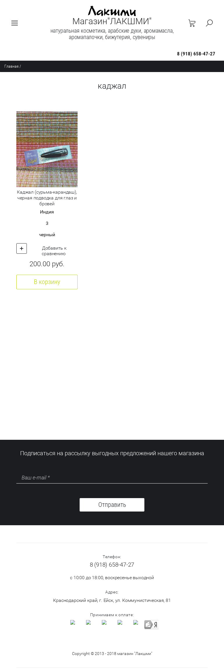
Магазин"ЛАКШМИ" (112, 21)
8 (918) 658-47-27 (196, 54)
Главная (11, 66)
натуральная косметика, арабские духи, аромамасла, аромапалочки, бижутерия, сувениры (112, 34)
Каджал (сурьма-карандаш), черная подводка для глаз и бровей (47, 197)
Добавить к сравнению (53, 250)
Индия (47, 212)
